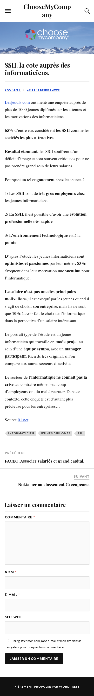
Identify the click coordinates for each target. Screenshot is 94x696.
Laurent (13, 89)
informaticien (21, 433)
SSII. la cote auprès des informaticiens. (37, 69)
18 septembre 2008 (43, 89)
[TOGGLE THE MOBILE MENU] (8, 11)
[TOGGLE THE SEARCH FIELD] (86, 11)
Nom (11, 572)
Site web (13, 617)
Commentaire (20, 517)
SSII (80, 433)
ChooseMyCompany (47, 10)
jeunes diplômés (56, 433)
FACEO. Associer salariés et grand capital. (44, 461)
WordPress (69, 686)
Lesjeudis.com (17, 102)
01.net (23, 420)
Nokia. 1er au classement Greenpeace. (53, 484)
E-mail (12, 595)
